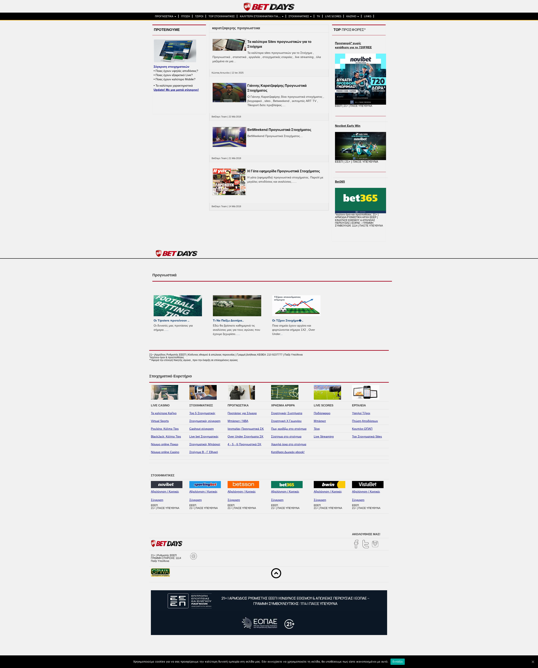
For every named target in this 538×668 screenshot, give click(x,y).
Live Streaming (324, 436)
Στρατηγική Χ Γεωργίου (286, 421)
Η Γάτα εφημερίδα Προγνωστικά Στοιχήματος (283, 171)
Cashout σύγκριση (201, 428)
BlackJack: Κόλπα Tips (166, 436)
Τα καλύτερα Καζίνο (164, 413)
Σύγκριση (157, 500)
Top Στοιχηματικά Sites (367, 436)
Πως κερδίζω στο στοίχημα (288, 428)
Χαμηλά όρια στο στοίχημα (288, 444)
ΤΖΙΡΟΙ (199, 16)
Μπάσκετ (320, 421)
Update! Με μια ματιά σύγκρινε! (176, 89)
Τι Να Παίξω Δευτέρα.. (228, 320)
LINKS (367, 16)
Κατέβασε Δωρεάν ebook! (288, 452)
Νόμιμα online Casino (165, 452)
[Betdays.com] (269, 6)
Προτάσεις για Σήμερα (242, 413)
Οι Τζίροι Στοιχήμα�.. (287, 320)
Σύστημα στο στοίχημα (286, 436)
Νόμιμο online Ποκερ (164, 444)
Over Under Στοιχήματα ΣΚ (245, 436)
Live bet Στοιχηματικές (204, 436)
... (167, 329)
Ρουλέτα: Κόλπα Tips (165, 428)
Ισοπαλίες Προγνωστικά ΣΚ (246, 428)
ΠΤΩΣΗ (185, 16)
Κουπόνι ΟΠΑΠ (362, 428)
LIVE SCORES (333, 16)
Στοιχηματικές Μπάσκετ (204, 444)
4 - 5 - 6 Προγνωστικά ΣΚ (244, 444)
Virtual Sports (160, 421)
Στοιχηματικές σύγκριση (204, 421)
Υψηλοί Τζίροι (361, 413)
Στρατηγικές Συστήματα (286, 413)
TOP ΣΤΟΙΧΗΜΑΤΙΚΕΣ (221, 16)
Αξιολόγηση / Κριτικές (165, 491)
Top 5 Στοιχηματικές (202, 413)
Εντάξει (398, 661)
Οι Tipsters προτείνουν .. (171, 320)
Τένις (317, 428)
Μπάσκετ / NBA (238, 421)
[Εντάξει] (533, 662)
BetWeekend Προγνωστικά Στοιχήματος (279, 130)
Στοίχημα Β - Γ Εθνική (203, 452)
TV (318, 16)
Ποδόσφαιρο (322, 413)
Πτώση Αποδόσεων (365, 421)
